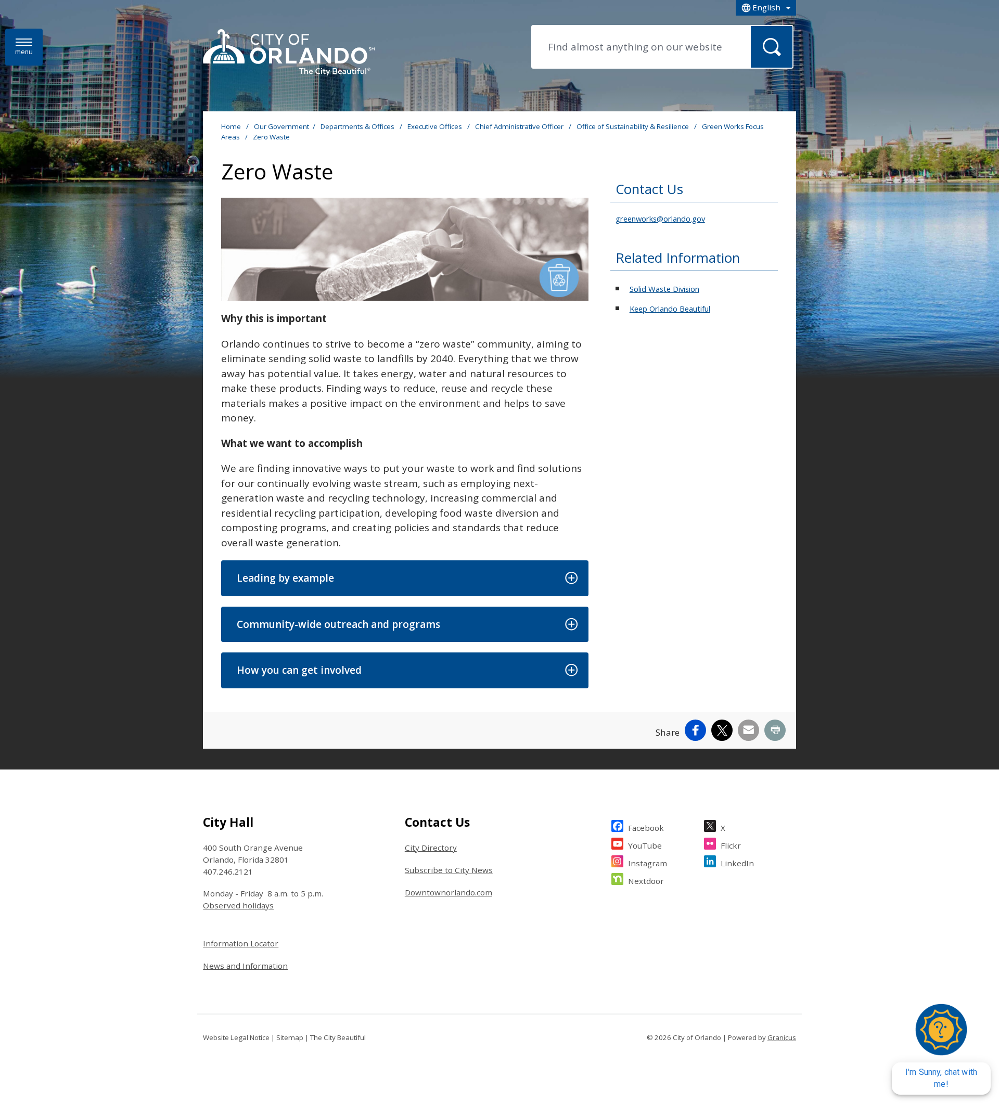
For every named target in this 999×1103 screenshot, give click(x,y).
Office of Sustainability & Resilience (633, 126)
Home (231, 126)
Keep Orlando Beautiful (670, 308)
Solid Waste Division (664, 289)
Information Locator (240, 943)
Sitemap (289, 1037)
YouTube (645, 845)
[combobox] (766, 8)
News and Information (245, 965)
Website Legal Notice (236, 1037)
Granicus (781, 1037)
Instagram (647, 863)
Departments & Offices (358, 126)
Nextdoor (646, 881)
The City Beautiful (338, 1037)
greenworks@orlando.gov (660, 218)
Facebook (646, 828)
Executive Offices (435, 126)
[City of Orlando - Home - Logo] (289, 53)
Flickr (731, 845)
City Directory (431, 847)
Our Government (281, 126)
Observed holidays (238, 905)
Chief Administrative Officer (520, 126)
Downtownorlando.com (448, 892)
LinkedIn (737, 863)
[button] (404, 578)
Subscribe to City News (449, 870)
